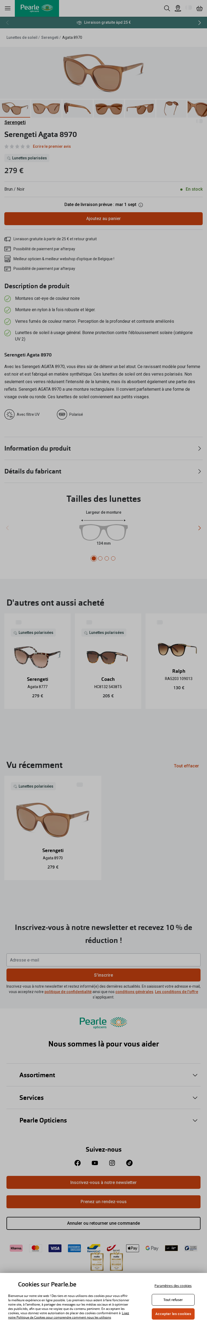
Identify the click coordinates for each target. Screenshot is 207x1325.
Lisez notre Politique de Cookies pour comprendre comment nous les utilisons (68, 1315)
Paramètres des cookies (173, 1285)
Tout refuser (173, 1299)
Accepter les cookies (173, 1314)
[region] (103, 1299)
